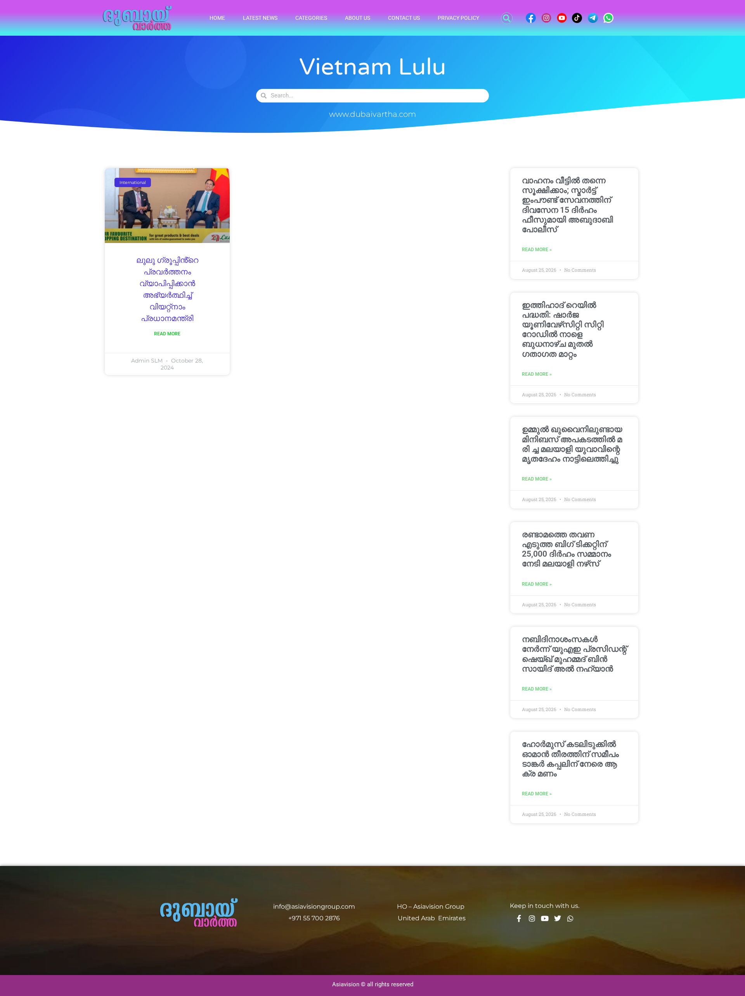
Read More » (537, 249)
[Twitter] (557, 918)
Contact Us (404, 18)
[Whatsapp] (570, 918)
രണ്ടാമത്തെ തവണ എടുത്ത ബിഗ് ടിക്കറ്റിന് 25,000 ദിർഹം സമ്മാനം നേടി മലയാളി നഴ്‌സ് (566, 549)
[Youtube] (544, 918)
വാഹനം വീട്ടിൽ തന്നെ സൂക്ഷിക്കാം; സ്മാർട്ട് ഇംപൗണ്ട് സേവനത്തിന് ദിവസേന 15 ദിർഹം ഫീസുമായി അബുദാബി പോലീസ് (567, 205)
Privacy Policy (458, 18)
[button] (507, 18)
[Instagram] (531, 918)
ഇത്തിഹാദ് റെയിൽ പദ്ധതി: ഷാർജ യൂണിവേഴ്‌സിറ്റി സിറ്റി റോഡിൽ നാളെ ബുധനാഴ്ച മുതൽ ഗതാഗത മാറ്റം (563, 329)
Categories (311, 18)
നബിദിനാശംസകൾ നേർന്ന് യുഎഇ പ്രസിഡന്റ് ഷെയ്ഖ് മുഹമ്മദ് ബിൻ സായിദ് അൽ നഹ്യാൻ (574, 654)
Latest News (260, 18)
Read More (167, 334)
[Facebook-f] (519, 918)
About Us (357, 18)
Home (217, 18)
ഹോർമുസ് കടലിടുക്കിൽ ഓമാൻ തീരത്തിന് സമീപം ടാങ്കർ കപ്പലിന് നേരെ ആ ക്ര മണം (570, 758)
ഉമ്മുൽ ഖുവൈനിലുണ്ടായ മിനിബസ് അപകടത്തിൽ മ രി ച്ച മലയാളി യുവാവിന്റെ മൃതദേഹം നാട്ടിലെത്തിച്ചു (572, 444)
